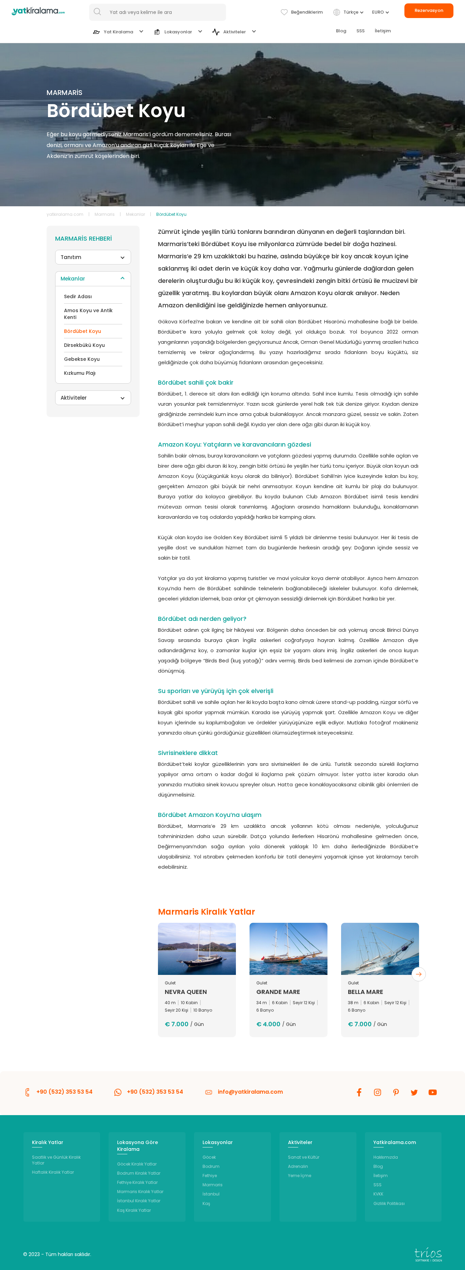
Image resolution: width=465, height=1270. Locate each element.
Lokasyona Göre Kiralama (137, 1146)
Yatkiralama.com (394, 1142)
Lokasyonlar (218, 1142)
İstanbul (211, 1194)
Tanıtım (71, 257)
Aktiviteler (74, 397)
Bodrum (211, 1166)
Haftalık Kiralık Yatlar (53, 1172)
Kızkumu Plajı (80, 373)
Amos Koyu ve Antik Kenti (88, 314)
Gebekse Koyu (82, 359)
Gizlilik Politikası (389, 1203)
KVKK (378, 1194)
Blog (341, 31)
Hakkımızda (385, 1157)
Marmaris (105, 214)
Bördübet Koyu (82, 331)
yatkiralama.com (65, 214)
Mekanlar (135, 214)
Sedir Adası (78, 296)
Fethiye (210, 1175)
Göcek (209, 1157)
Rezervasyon (429, 10)
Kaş (206, 1203)
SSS (360, 31)
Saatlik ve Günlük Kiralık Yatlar (56, 1160)
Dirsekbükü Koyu (84, 345)
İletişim (383, 31)
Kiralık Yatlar (47, 1142)
